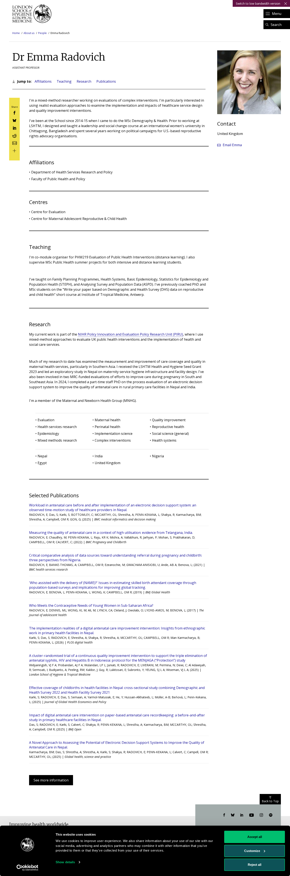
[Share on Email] (14, 142)
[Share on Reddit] (14, 135)
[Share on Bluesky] (14, 120)
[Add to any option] (14, 150)
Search (276, 24)
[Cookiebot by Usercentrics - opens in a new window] (27, 868)
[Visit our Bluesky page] (232, 815)
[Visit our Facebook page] (224, 815)
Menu (276, 13)
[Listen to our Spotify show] (270, 815)
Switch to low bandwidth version (258, 3)
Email (232, 145)
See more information (51, 780)
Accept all (254, 837)
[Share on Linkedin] (14, 127)
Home (16, 33)
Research (84, 81)
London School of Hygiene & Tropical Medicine (33, 13)
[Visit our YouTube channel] (251, 815)
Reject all (254, 864)
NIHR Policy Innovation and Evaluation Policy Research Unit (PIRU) (130, 334)
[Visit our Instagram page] (261, 815)
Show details (65, 862)
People (42, 33)
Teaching (64, 81)
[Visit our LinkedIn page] (241, 815)
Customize (252, 851)
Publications (106, 81)
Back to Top (270, 801)
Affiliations (43, 81)
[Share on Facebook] (14, 112)
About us (29, 33)
